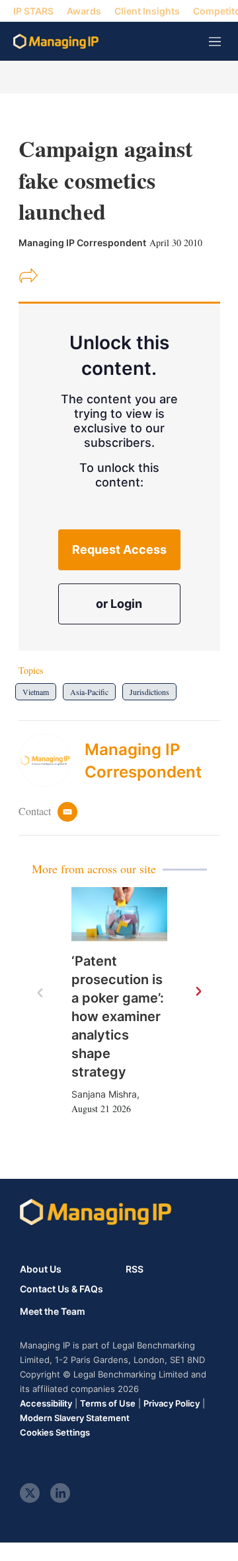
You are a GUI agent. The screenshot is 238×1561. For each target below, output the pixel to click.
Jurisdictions (149, 691)
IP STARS (33, 11)
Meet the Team (52, 1311)
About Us (40, 1269)
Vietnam (35, 691)
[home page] (56, 41)
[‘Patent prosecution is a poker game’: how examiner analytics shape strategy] (119, 914)
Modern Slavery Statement (75, 1417)
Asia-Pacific (89, 691)
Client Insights (147, 11)
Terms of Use (108, 1403)
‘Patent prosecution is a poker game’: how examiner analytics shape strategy (117, 1016)
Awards (84, 11)
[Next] (197, 992)
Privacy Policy (171, 1403)
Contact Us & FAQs (61, 1289)
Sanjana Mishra (104, 1094)
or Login (119, 604)
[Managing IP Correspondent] (52, 760)
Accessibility (46, 1403)
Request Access (119, 549)
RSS (134, 1269)
